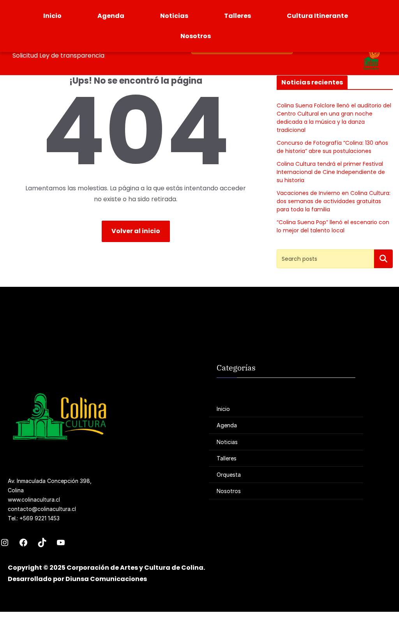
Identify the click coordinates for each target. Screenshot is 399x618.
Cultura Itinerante (317, 15)
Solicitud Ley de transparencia (58, 55)
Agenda (110, 15)
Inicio (52, 15)
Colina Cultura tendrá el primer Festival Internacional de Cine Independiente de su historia (331, 172)
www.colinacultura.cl (34, 499)
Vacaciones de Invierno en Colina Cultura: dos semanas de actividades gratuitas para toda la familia (333, 201)
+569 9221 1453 (39, 518)
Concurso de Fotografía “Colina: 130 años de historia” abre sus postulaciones (332, 147)
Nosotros (195, 36)
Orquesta (229, 474)
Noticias (174, 15)
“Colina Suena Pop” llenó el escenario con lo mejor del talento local (333, 226)
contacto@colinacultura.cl (42, 509)
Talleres (237, 15)
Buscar (383, 258)
